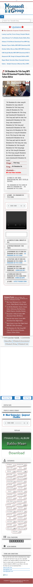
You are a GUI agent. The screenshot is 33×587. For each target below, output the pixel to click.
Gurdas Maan (10, 481)
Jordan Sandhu (20, 491)
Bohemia (9, 471)
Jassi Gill (20, 487)
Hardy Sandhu (10, 487)
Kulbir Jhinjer (10, 501)
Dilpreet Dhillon (10, 474)
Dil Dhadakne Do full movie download (21, 341)
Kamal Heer (10, 494)
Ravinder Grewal (20, 511)
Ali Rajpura (9, 464)
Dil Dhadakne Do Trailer (23, 344)
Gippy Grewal (20, 477)
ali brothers (20, 517)
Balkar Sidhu (10, 467)
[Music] (5, 575)
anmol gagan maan (10, 524)
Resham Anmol (10, 514)
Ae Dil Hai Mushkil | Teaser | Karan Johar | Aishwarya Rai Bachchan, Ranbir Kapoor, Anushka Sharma (17, 309)
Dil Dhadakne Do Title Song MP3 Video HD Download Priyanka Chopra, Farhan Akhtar (16, 330)
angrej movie (21, 521)
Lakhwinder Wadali (9, 504)
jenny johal (15, 531)
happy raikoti (21, 527)
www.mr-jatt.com (7, 567)
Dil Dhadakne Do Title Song (16, 254)
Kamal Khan (20, 494)
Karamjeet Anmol (10, 497)
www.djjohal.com (7, 569)
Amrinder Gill (20, 464)
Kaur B (20, 497)
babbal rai (20, 524)
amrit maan (9, 521)
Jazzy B (9, 491)
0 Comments (25, 338)
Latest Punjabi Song (20, 281)
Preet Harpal (9, 511)
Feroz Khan (20, 474)
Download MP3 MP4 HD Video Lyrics (20, 580)
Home (17, 398)
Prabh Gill (20, 507)
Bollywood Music (8, 341)
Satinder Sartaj (20, 514)
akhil (10, 517)
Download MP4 (20, 278)
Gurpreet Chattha (20, 481)
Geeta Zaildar (9, 477)
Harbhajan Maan (20, 484)
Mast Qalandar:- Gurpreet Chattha (17, 416)
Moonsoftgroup (19, 581)
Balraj (20, 467)
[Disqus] (16, 372)
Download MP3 (20, 270)
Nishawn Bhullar (10, 507)
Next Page (27, 398)
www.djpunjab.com (8, 571)
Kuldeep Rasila (20, 501)
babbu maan (9, 527)
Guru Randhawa (10, 484)
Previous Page (7, 398)
